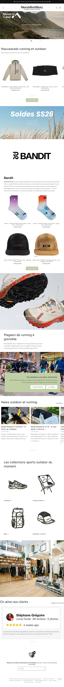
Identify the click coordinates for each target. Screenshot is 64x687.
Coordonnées (38, 682)
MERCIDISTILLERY (17, 678)
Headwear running (39, 534)
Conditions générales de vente (40, 680)
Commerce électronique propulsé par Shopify (31, 678)
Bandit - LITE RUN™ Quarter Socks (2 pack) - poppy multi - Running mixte (46, 224)
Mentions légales (52, 680)
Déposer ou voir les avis (57, 603)
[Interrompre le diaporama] (41, 41)
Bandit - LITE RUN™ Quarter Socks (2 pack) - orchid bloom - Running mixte (18, 224)
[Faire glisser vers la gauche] (28, 96)
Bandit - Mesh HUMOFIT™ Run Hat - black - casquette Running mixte (17, 261)
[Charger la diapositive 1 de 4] (26, 41)
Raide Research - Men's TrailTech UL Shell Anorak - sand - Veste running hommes (15, 87)
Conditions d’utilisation (28, 680)
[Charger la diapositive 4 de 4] (33, 41)
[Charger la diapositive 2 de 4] (29, 41)
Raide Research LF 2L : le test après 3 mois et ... (43, 428)
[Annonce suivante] (61, 1)
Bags (5, 534)
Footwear (7, 500)
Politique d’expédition (29, 682)
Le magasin (51, 387)
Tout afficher (32, 100)
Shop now (32, 122)
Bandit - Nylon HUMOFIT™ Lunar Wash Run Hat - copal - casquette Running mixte (46, 261)
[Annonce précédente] (3, 1)
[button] (3, 8)
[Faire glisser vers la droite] (35, 96)
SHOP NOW (30, 321)
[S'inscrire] (44, 669)
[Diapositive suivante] (37, 41)
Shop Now (12, 25)
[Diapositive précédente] (22, 41)
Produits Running (38, 387)
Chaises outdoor (38, 500)
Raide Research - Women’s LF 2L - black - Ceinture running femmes (45, 87)
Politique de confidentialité (15, 680)
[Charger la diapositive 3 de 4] (31, 41)
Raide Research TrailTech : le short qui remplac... (13, 428)
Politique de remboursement (49, 678)
